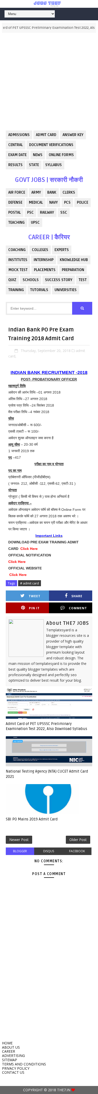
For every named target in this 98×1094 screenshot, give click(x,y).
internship (44, 260)
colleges (40, 250)
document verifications (51, 145)
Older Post (78, 839)
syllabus (53, 165)
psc (30, 212)
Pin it (34, 608)
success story (58, 280)
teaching (16, 222)
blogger (20, 851)
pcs (67, 202)
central (15, 145)
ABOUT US (11, 1047)
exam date (17, 155)
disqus (48, 851)
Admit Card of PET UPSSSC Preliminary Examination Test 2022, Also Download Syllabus (46, 726)
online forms (61, 155)
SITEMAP (9, 1059)
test (83, 280)
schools (31, 280)
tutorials (39, 290)
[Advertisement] (49, 82)
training (16, 290)
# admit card (29, 583)
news (37, 155)
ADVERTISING (13, 1055)
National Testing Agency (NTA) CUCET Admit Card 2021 (47, 774)
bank (51, 192)
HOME (7, 1043)
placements (45, 270)
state (34, 165)
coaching (17, 250)
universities (66, 290)
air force (16, 192)
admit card (46, 135)
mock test (18, 270)
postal (14, 212)
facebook (77, 851)
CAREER (8, 1051)
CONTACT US (13, 1072)
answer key (73, 135)
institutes (17, 260)
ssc (63, 212)
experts (62, 250)
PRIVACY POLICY (15, 1068)
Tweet (34, 596)
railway (47, 212)
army (36, 192)
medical (36, 202)
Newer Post (19, 839)
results (15, 165)
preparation (73, 270)
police (82, 202)
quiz (12, 280)
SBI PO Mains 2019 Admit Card (32, 819)
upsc (35, 222)
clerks (69, 192)
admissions (19, 135)
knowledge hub (74, 260)
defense (15, 202)
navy (53, 202)
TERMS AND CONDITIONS (24, 1064)
